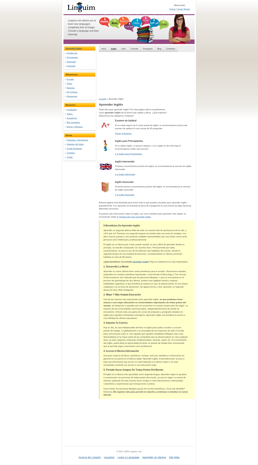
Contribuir (170, 48)
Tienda (70, 157)
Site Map (174, 457)
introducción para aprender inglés (135, 217)
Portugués (148, 48)
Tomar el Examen (123, 133)
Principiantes (72, 57)
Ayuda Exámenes (74, 148)
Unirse (172, 9)
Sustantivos (72, 118)
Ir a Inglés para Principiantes (128, 154)
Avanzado (71, 66)
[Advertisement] (147, 74)
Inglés (113, 48)
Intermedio (71, 62)
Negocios (71, 88)
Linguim (102, 99)
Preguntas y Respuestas (77, 140)
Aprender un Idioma (154, 457)
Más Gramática (73, 122)
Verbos (70, 114)
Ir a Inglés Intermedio (125, 174)
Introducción (72, 53)
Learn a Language (128, 457)
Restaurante (72, 96)
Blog (159, 48)
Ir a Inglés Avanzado (124, 195)
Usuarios (109, 457)
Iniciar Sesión (183, 9)
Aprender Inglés (74, 48)
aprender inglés (141, 262)
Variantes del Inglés (75, 144)
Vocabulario (72, 110)
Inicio (103, 48)
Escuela (70, 79)
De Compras (72, 92)
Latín (123, 48)
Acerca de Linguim (90, 457)
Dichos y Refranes (75, 127)
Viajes (69, 83)
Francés (134, 48)
